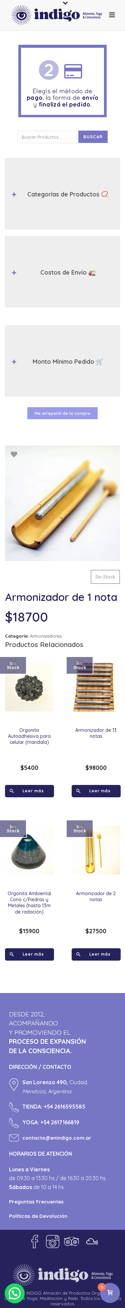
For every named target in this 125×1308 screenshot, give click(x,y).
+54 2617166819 (59, 1122)
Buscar (93, 136)
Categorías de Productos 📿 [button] (67, 194)
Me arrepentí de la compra (62, 413)
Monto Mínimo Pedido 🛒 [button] (68, 361)
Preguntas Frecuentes (36, 1201)
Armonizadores (46, 636)
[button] (15, 1293)
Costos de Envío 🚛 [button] (68, 272)
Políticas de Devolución (38, 1216)
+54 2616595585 (64, 1106)
